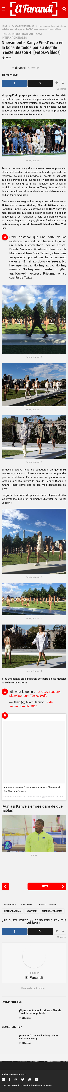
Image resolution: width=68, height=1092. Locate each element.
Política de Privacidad (14, 1074)
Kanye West (27, 904)
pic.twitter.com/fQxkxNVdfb (28, 695)
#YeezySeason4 (49, 691)
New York (32, 911)
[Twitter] (22, 1079)
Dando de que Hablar (17, 34)
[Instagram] (16, 1079)
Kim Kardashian (12, 911)
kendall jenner (47, 904)
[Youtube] (29, 1079)
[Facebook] (10, 1079)
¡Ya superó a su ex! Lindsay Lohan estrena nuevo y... (38, 1037)
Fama (38, 34)
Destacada (10, 904)
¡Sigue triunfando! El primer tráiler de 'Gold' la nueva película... (40, 1012)
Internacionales (14, 37)
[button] (4, 9)
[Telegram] (36, 1079)
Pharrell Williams (52, 911)
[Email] (3, 1079)
